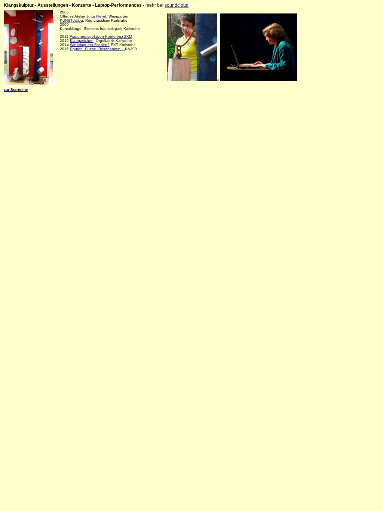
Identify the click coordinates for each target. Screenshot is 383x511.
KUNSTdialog (71, 20)
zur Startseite (16, 90)
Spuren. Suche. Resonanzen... (97, 49)
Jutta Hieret (96, 16)
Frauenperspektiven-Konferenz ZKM (101, 36)
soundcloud (177, 5)
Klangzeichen (82, 41)
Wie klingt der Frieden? (90, 45)
